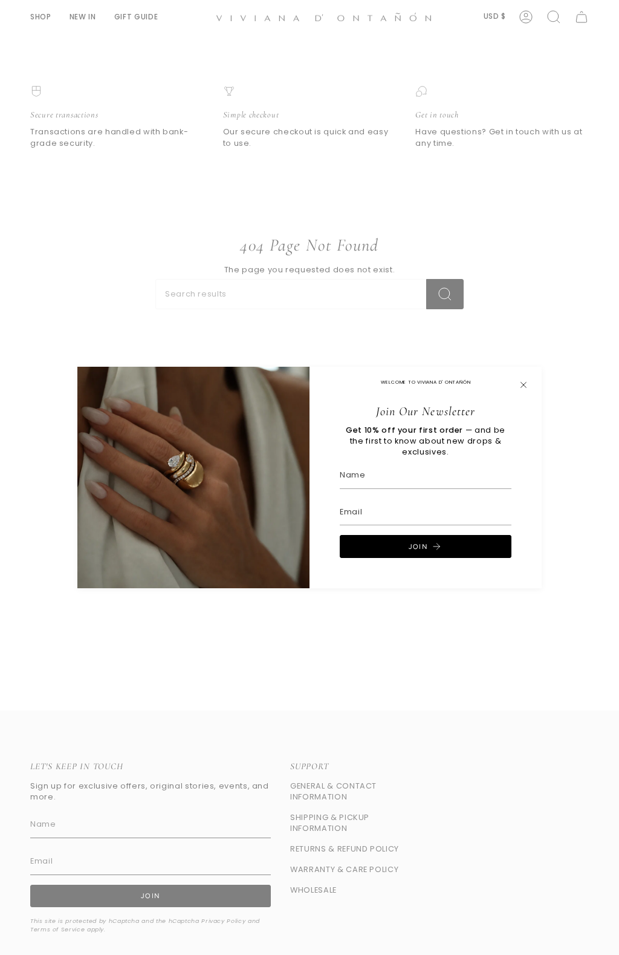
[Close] (523, 385)
